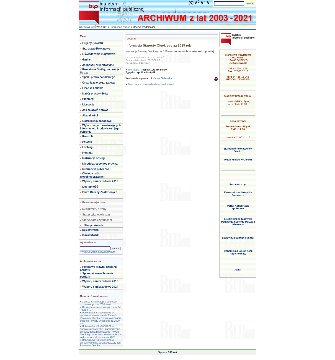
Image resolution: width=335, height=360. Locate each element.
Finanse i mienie (92, 88)
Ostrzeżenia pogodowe (97, 121)
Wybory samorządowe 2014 (100, 286)
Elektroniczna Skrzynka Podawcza (238, 194)
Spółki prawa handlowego (98, 77)
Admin (237, 269)
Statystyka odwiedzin (96, 214)
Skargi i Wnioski (93, 225)
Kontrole (87, 136)
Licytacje (88, 104)
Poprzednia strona (120, 27)
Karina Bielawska (162, 78)
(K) (190, 3)
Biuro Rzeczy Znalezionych (99, 192)
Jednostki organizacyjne (98, 65)
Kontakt (87, 152)
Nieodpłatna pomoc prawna (100, 163)
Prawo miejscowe (93, 202)
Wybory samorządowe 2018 (100, 181)
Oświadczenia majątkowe (98, 54)
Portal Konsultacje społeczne (238, 207)
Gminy (86, 59)
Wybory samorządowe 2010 (100, 281)
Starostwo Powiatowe (96, 48)
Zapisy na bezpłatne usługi (238, 237)
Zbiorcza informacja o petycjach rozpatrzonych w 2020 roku (98, 303)
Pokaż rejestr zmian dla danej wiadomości (151, 84)
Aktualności (90, 115)
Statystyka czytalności (97, 220)
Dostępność (90, 186)
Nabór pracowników (95, 93)
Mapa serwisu (90, 234)
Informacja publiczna (95, 169)
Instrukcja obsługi (93, 158)
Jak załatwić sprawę (95, 110)
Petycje (87, 141)
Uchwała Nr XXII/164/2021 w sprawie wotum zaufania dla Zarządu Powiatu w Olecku (100, 343)
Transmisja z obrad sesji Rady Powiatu (238, 252)
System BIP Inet (167, 352)
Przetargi (88, 99)
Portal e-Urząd (238, 184)
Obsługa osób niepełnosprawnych (92, 175)
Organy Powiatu (92, 43)
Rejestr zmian (90, 230)
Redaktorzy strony (94, 209)
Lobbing (87, 147)
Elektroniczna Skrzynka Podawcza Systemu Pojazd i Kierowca (238, 222)
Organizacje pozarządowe (99, 82)
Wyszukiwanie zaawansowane (98, 251)
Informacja (133, 69)
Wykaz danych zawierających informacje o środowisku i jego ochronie (100, 128)
